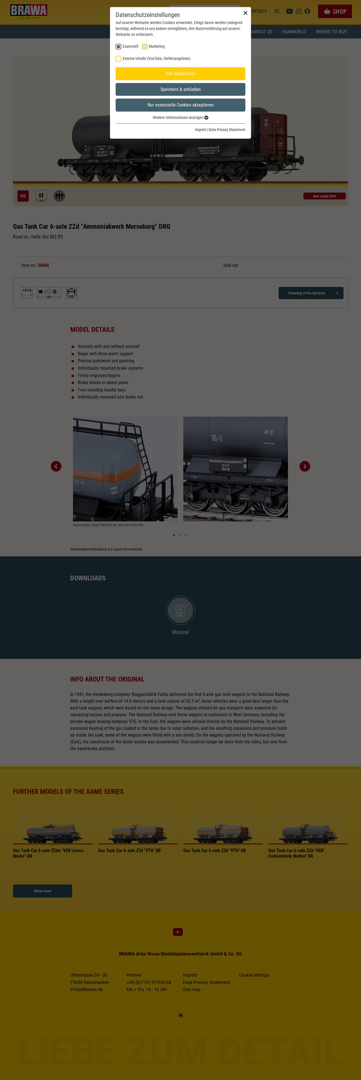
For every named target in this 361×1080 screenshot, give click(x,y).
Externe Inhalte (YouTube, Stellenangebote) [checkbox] (156, 58)
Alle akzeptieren (180, 73)
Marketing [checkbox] (157, 46)
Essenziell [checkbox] (130, 46)
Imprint (200, 129)
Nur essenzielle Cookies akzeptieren (181, 105)
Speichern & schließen (180, 89)
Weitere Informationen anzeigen (178, 117)
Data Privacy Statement (227, 129)
